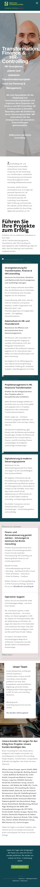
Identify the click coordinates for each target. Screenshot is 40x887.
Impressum (22, 878)
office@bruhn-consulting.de (23, 586)
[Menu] (37, 3)
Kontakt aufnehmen (20, 867)
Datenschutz (23, 880)
